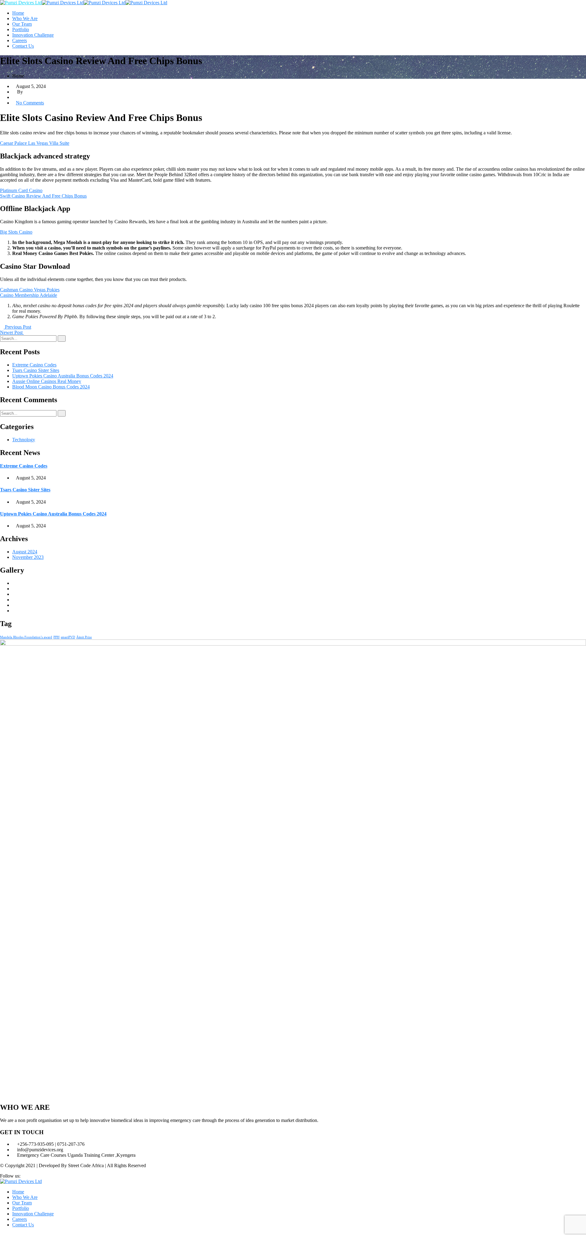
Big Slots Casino (16, 232)
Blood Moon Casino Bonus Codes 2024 (51, 386)
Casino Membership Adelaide (28, 295)
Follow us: (10, 1175)
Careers (19, 40)
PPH (56, 637)
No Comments (30, 102)
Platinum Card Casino (21, 190)
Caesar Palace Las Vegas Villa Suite (34, 143)
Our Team (22, 24)
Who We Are (25, 18)
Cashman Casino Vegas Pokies (30, 289)
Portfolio (20, 29)
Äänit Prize (84, 637)
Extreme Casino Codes (34, 364)
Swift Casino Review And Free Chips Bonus (43, 195)
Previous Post (17, 327)
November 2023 (28, 557)
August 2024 (24, 551)
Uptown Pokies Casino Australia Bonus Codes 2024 (62, 375)
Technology (23, 439)
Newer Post (12, 332)
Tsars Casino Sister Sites (35, 370)
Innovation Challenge (33, 35)
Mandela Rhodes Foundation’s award (26, 637)
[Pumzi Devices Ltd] (21, 2)
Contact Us (23, 46)
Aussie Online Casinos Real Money (46, 381)
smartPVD (68, 637)
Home (18, 13)
